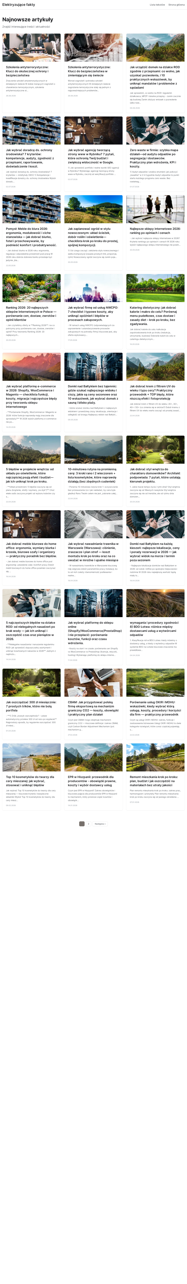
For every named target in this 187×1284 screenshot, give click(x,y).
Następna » (100, 824)
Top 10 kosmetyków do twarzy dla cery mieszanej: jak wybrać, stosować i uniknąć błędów (30, 781)
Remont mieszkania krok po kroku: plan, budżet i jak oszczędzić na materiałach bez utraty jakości (154, 781)
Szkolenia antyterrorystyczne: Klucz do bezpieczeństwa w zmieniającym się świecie (89, 71)
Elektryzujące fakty (18, 4)
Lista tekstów (157, 4)
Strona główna (176, 4)
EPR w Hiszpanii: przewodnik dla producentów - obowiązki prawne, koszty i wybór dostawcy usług (92, 781)
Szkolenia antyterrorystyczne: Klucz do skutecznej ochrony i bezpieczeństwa (27, 71)
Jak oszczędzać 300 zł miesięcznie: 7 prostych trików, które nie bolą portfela (31, 706)
